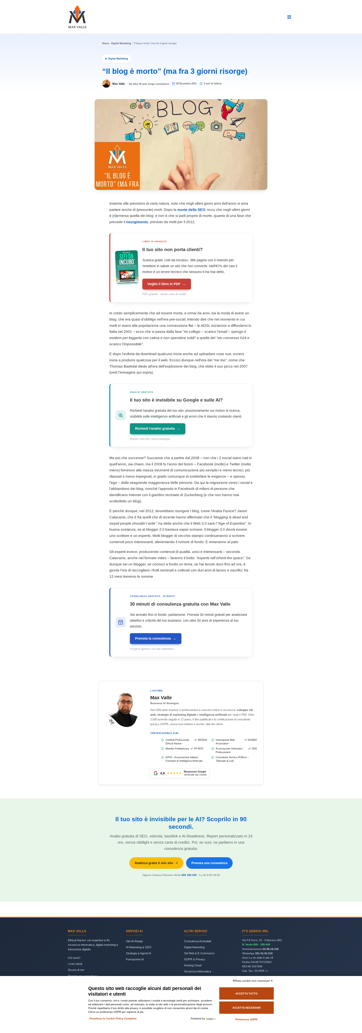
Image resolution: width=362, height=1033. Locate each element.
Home (105, 43)
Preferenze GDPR (246, 1019)
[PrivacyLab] (210, 1018)
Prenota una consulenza (209, 863)
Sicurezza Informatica (197, 971)
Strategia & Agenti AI (138, 953)
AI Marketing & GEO (138, 947)
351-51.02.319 (264, 953)
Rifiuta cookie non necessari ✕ (253, 980)
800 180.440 (189, 875)
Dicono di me (76, 969)
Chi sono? (74, 957)
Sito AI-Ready (134, 941)
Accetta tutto (246, 993)
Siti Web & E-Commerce (199, 953)
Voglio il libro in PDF (166, 284)
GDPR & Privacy (194, 959)
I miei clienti (75, 963)
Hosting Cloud (192, 965)
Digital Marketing (121, 43)
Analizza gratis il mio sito (154, 863)
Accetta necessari (246, 1007)
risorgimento (137, 222)
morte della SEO (191, 210)
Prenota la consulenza (155, 638)
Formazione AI (135, 959)
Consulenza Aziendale (197, 941)
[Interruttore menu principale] (289, 17)
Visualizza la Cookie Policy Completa (113, 1018)
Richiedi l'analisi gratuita (157, 428)
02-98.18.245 (271, 949)
